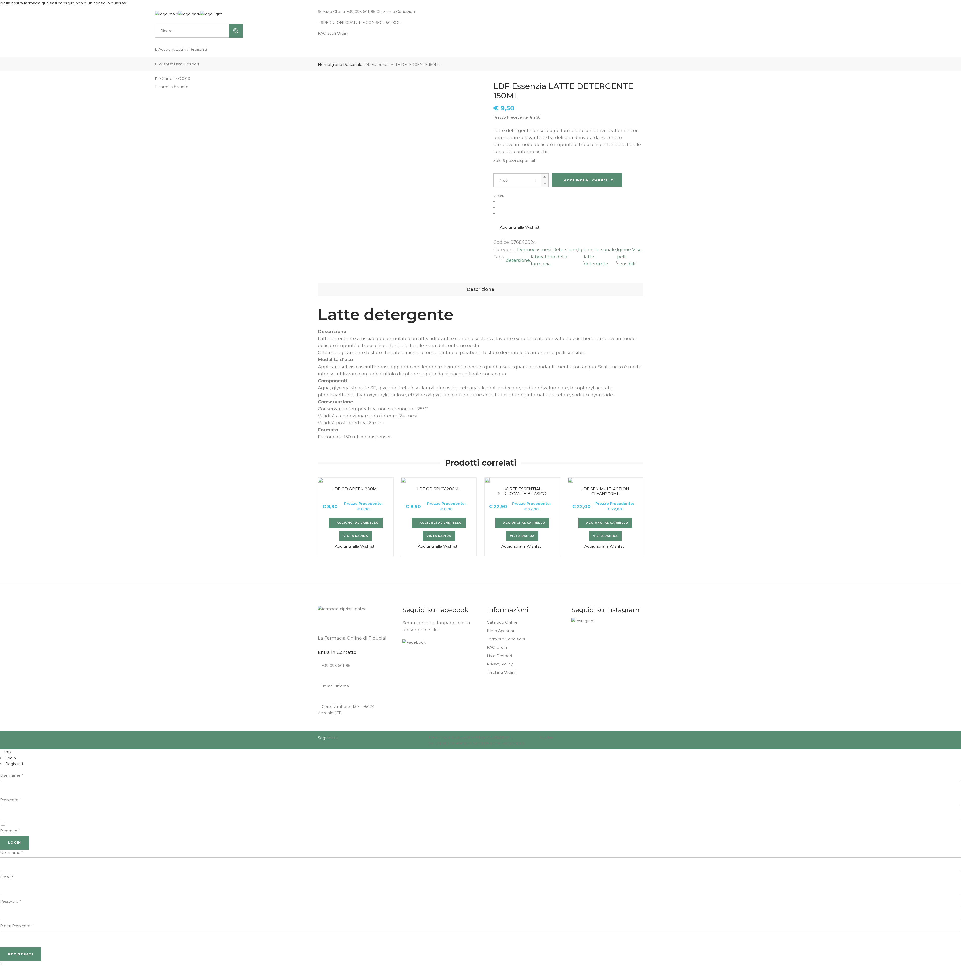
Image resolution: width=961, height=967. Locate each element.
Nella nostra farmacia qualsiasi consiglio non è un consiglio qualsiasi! (64, 3)
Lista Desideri (499, 655)
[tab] (480, 289)
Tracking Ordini (501, 672)
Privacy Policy (500, 664)
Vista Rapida (355, 536)
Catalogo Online (502, 622)
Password (10, 799)
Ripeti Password (16, 925)
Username (11, 775)
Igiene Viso (629, 249)
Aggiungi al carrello (589, 180)
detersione (518, 260)
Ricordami (9, 830)
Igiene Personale (597, 249)
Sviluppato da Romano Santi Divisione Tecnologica (476, 743)
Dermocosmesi (534, 249)
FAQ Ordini (497, 647)
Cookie (546, 737)
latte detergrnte (596, 260)
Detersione (564, 249)
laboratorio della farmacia (549, 260)
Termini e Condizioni (506, 639)
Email (6, 877)
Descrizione (480, 289)
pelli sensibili (626, 260)
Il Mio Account (500, 630)
